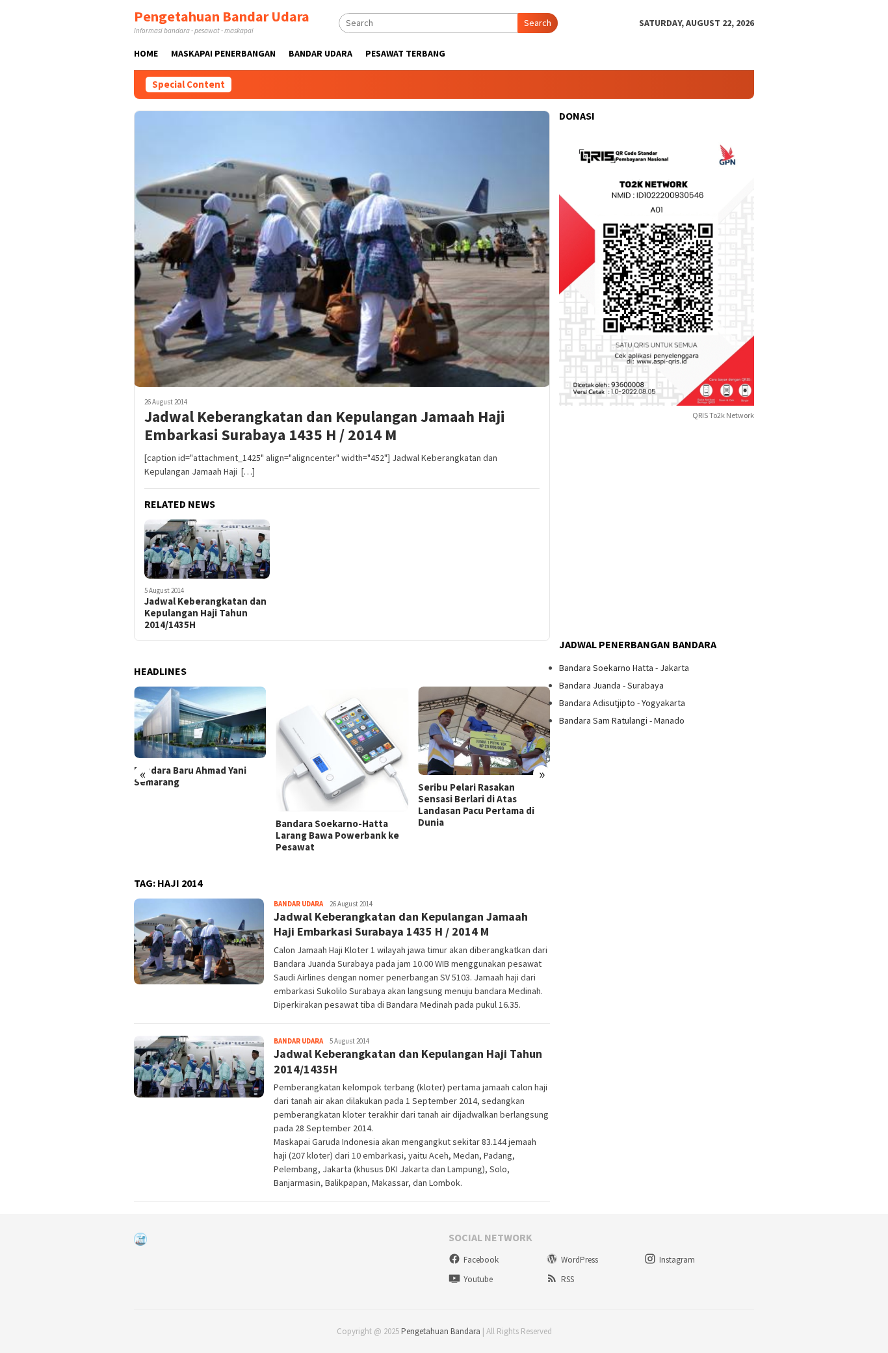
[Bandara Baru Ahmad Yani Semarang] (200, 722)
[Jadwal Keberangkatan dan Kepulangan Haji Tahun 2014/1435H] (207, 549)
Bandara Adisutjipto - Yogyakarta (622, 703)
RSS (567, 1279)
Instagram (677, 1259)
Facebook (481, 1259)
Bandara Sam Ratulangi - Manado (622, 720)
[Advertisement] (656, 530)
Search (537, 23)
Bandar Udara (298, 903)
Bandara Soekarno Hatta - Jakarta (624, 668)
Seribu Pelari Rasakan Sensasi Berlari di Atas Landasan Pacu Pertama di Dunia (476, 805)
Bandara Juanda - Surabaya (611, 685)
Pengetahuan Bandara (440, 1331)
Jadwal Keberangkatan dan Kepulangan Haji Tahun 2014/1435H (205, 613)
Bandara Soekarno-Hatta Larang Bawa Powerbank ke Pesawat (337, 835)
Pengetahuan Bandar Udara (221, 16)
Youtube (478, 1279)
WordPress (579, 1259)
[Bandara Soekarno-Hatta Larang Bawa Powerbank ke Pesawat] (342, 749)
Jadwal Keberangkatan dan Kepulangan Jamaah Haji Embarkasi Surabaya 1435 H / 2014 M (324, 426)
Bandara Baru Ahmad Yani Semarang (190, 776)
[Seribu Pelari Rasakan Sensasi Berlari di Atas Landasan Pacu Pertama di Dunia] (484, 731)
